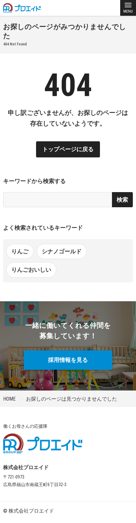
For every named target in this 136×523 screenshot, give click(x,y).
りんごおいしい (31, 269)
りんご (19, 251)
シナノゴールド (62, 251)
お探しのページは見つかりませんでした (71, 399)
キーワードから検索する (34, 181)
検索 (122, 199)
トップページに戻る (68, 149)
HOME (9, 399)
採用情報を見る (68, 359)
